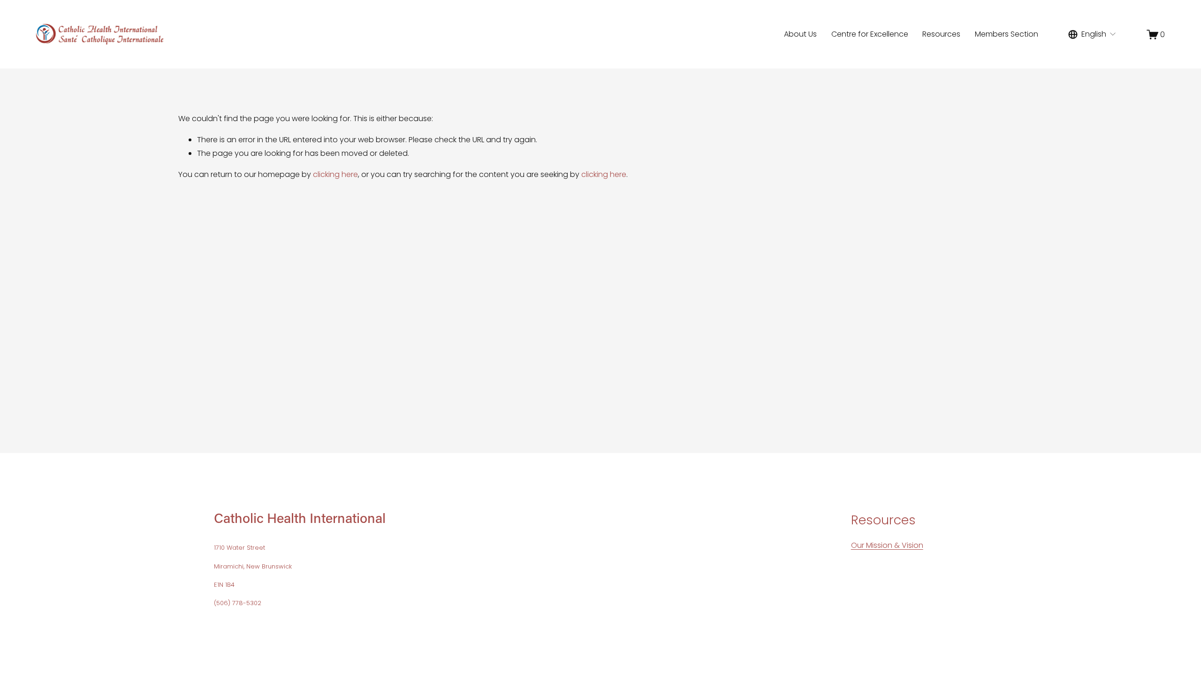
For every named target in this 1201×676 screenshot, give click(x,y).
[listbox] (1092, 34)
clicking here (335, 174)
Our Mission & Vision (887, 545)
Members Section (1006, 34)
